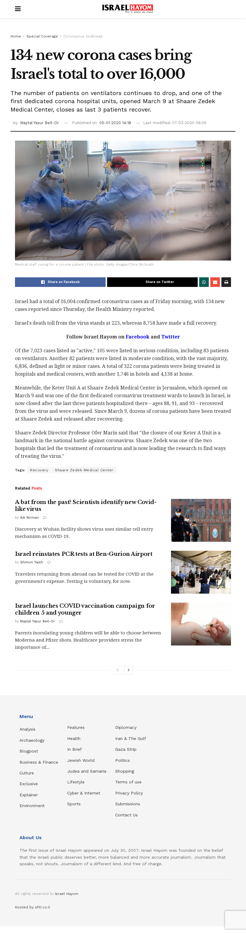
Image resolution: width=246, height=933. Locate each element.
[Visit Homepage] (127, 9)
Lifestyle (76, 781)
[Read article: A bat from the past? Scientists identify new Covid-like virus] (201, 520)
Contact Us (126, 814)
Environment (32, 805)
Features (76, 727)
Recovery (39, 470)
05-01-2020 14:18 (115, 123)
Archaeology (32, 740)
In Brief (74, 749)
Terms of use (128, 781)
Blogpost (29, 751)
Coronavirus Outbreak (83, 36)
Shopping (124, 771)
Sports (74, 803)
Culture (27, 773)
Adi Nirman (29, 518)
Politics (122, 760)
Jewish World (80, 760)
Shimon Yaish (31, 562)
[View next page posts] (128, 670)
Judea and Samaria (86, 771)
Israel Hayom (66, 894)
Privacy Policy (129, 793)
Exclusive (29, 783)
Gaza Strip (125, 749)
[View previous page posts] (117, 670)
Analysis (28, 729)
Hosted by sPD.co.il (32, 907)
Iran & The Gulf (130, 738)
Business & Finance (39, 762)
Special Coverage (42, 36)
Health (73, 738)
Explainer (29, 794)
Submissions (127, 803)
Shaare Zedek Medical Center (84, 470)
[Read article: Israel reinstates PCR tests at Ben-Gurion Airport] (201, 572)
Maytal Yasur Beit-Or (39, 123)
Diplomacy (126, 727)
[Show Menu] (18, 9)
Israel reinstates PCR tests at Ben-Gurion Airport (83, 554)
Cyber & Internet (83, 793)
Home (15, 36)
